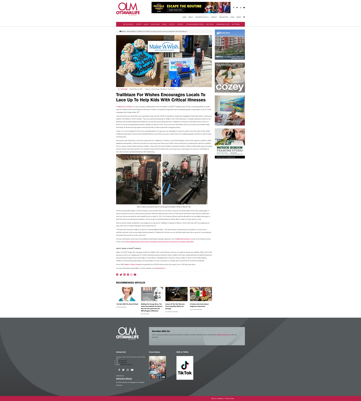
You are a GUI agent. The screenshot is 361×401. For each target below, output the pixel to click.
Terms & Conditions (217, 398)
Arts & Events (128, 24)
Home (184, 17)
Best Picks (209, 24)
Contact (214, 17)
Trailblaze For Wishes (124, 107)
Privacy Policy (229, 398)
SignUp (238, 17)
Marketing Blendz (124, 378)
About (190, 17)
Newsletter (223, 17)
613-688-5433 (122, 361)
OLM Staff (124, 89)
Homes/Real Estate (222, 24)
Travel (164, 24)
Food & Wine (155, 24)
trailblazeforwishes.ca (183, 239)
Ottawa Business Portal (195, 24)
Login (232, 17)
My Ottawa (236, 24)
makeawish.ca (160, 268)
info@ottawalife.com (223, 335)
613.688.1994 (123, 362)
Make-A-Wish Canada (133, 264)
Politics (172, 24)
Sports (138, 24)
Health (146, 24)
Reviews (180, 24)
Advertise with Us (202, 17)
